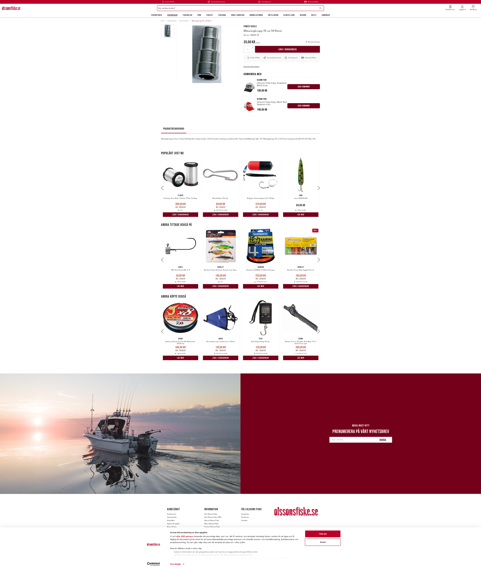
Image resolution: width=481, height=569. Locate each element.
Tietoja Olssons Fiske (212, 527)
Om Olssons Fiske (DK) (213, 517)
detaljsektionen (255, 558)
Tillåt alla (323, 534)
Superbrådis (172, 517)
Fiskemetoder (156, 15)
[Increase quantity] (252, 47)
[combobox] (240, 8)
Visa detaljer (175, 564)
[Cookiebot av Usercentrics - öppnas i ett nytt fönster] (153, 564)
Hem (162, 21)
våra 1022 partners (185, 536)
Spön (199, 15)
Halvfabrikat (184, 21)
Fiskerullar (187, 15)
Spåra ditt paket (173, 524)
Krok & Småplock (238, 15)
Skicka (382, 440)
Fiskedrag (222, 15)
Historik (258, 43)
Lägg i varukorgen (287, 49)
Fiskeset (209, 15)
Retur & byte (172, 527)
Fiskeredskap (172, 15)
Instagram (245, 514)
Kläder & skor (289, 15)
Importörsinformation (251, 67)
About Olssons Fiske (211, 520)
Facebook (245, 517)
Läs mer (300, 214)
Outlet (314, 15)
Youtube (244, 520)
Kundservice (171, 514)
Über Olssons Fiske (211, 524)
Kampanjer (326, 15)
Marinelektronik (256, 15)
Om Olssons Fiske (210, 514)
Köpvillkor (171, 520)
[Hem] (11, 8)
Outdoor (303, 15)
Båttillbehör (273, 15)
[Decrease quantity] (252, 51)
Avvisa (323, 542)
